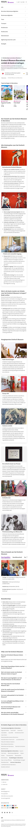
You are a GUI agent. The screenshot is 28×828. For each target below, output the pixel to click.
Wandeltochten (5, 762)
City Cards (3, 753)
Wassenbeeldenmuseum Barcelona (9, 737)
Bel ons (4, 782)
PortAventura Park (19, 732)
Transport (3, 23)
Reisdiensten (4, 27)
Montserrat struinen (20, 746)
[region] (14, 99)
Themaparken (9, 755)
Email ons (5, 784)
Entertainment (5, 35)
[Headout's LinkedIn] (2, 812)
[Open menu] (26, 2)
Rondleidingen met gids (19, 760)
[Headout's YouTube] (7, 812)
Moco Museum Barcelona (7, 744)
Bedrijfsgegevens (5, 791)
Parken (3, 755)
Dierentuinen (4, 757)
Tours (2, 19)
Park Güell (13, 730)
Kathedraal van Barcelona (7, 746)
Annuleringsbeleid (5, 798)
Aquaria (21, 751)
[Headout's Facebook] (9, 812)
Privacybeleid (4, 793)
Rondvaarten (4, 31)
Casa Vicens (4, 735)
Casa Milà (10, 732)
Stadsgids (3, 44)
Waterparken (18, 755)
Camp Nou (19, 730)
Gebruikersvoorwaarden (7, 796)
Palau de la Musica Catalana (7, 741)
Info (2, 7)
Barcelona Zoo (4, 748)
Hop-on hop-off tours (6, 760)
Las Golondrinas (20, 739)
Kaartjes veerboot (5, 767)
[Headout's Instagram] (4, 812)
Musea (22, 753)
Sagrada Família (5, 730)
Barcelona (4, 77)
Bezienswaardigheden (7, 15)
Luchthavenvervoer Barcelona (8, 764)
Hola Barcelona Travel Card (7, 739)
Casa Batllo (4, 732)
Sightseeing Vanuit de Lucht (8, 39)
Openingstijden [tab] (5, 557)
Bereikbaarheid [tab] (17, 557)
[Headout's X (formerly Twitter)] (12, 812)
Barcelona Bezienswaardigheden (9, 11)
